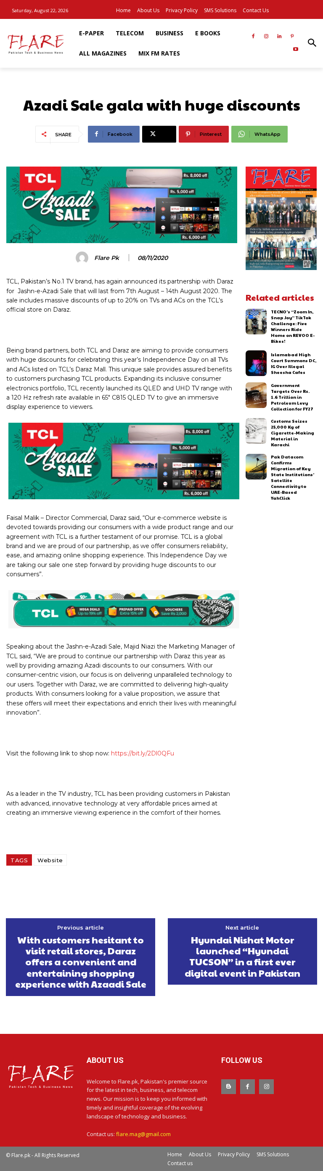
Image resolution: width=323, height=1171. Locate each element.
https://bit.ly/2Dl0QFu (141, 753)
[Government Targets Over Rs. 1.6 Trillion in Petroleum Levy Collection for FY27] (256, 395)
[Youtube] (295, 50)
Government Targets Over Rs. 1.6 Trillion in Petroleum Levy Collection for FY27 (292, 397)
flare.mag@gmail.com (143, 1134)
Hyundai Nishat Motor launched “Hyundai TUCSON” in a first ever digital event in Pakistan (242, 956)
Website (50, 860)
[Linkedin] (279, 37)
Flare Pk (106, 258)
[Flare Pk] (83, 258)
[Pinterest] (292, 37)
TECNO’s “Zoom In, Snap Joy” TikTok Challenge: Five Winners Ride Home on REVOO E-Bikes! (293, 326)
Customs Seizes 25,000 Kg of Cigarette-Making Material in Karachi (292, 433)
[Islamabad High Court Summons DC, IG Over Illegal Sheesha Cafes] (256, 363)
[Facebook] (253, 37)
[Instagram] (266, 37)
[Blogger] (228, 1086)
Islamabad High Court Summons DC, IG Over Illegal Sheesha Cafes (293, 363)
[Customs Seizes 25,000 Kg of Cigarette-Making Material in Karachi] (256, 431)
